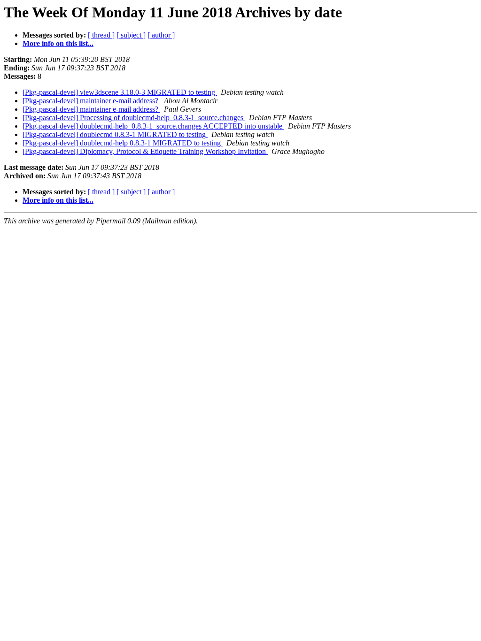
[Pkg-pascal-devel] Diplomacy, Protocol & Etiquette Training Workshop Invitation (145, 151)
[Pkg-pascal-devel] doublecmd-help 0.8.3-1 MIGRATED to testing (123, 143)
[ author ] (161, 35)
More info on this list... (58, 43)
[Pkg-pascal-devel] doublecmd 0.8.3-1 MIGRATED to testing (115, 134)
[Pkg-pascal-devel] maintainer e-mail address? (91, 101)
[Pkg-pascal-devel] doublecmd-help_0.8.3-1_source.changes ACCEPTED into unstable (153, 126)
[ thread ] (101, 35)
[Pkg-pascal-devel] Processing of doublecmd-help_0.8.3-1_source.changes (134, 118)
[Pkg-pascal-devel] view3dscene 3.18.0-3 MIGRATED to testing (120, 92)
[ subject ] (131, 35)
